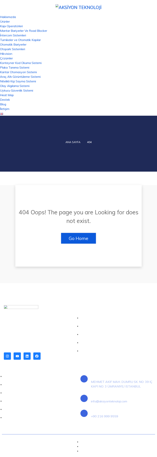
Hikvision (6, 54)
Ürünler (5, 21)
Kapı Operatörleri (11, 26)
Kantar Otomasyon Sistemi (18, 72)
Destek (5, 100)
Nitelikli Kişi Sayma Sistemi (18, 81)
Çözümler (6, 58)
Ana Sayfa (72, 142)
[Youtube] (17, 356)
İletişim (4, 109)
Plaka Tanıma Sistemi (14, 67)
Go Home (78, 238)
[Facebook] (36, 356)
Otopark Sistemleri (12, 49)
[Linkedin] (27, 356)
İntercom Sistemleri (13, 35)
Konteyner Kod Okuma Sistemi (21, 63)
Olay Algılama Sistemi (14, 86)
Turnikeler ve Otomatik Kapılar (20, 40)
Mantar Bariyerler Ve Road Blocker (23, 31)
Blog (3, 104)
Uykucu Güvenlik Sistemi (16, 90)
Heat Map (7, 95)
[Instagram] (7, 356)
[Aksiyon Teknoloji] (78, 7)
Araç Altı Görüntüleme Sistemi (20, 77)
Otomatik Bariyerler (13, 44)
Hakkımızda (8, 17)
